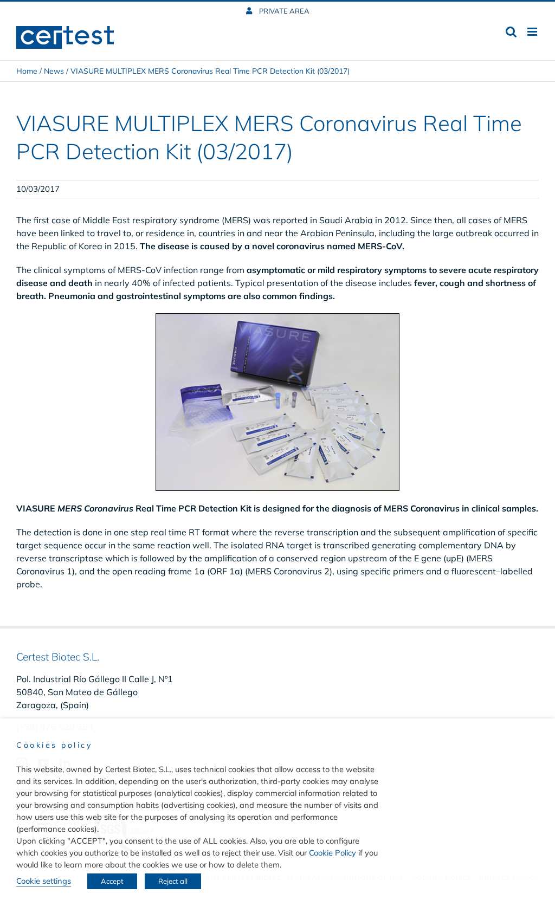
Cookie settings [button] (43, 881)
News (54, 71)
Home (26, 71)
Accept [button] (112, 881)
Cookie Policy (332, 852)
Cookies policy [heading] (54, 745)
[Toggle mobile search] (511, 31)
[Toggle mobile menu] (533, 31)
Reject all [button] (173, 881)
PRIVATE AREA (283, 11)
